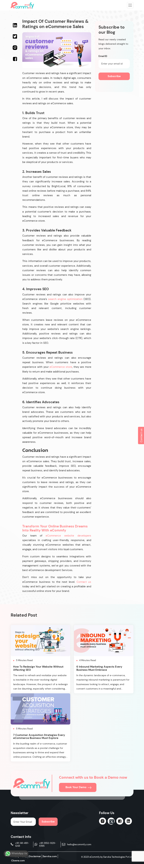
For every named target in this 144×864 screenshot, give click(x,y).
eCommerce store (61, 367)
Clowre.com (18, 860)
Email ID (103, 56)
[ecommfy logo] (31, 783)
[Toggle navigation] (130, 5)
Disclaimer (35, 856)
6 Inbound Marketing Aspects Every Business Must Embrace (99, 668)
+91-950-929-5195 (47, 844)
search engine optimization (65, 299)
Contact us (84, 582)
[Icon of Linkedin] (128, 821)
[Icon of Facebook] (120, 821)
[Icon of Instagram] (102, 821)
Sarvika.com (50, 856)
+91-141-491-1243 (22, 844)
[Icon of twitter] (111, 821)
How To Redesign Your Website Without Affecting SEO (38, 668)
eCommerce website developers (68, 535)
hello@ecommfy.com (79, 844)
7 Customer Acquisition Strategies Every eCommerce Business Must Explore (39, 736)
